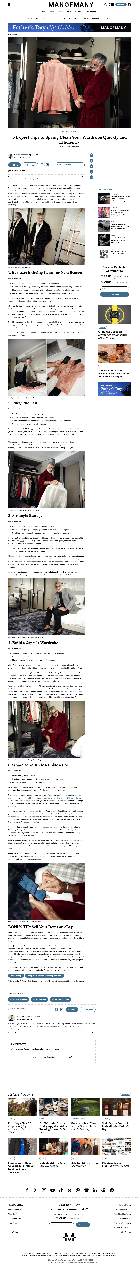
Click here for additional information (104, 1256)
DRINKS (102, 366)
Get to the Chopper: (112, 334)
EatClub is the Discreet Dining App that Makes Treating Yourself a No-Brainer (53, 1128)
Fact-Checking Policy (122, 1214)
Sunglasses (106, 18)
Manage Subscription (122, 1227)
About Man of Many (90, 1033)
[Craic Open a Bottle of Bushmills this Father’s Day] (116, 1107)
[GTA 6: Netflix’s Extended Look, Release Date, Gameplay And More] (104, 212)
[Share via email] (91, 177)
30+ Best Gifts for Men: (121, 253)
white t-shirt (13, 327)
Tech (52, 11)
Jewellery (95, 18)
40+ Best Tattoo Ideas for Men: (120, 240)
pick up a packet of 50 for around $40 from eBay (59, 798)
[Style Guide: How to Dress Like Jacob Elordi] (54, 1146)
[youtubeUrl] (52, 1190)
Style (60, 11)
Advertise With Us (15, 1209)
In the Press (12, 1223)
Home (10, 34)
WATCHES (114, 194)
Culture (78, 11)
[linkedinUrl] (95, 1190)
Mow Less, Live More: (84, 1126)
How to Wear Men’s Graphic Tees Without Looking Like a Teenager (21, 1167)
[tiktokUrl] (61, 1190)
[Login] (129, 4)
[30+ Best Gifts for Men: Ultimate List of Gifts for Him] (104, 253)
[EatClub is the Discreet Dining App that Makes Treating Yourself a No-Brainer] (54, 1107)
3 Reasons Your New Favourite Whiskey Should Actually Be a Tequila (114, 373)
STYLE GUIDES (21, 1008)
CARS (113, 222)
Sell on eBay (16, 976)
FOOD (43, 1118)
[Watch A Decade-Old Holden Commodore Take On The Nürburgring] (104, 226)
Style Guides (46, 18)
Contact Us (12, 1227)
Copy (31, 165)
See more (125, 1094)
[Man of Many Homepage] (71, 4)
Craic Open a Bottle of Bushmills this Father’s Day (115, 1126)
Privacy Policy (125, 1218)
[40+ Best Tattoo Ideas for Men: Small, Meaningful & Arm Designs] (104, 240)
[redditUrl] (103, 1190)
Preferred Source (62, 999)
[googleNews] (86, 1190)
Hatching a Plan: (20, 1128)
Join (41, 1049)
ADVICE (113, 235)
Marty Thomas (66, 196)
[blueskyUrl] (69, 1190)
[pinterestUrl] (112, 1190)
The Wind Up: (120, 199)
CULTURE (102, 327)
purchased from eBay (55, 575)
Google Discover (20, 999)
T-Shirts (85, 18)
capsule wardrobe (50, 827)
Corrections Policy (123, 1209)
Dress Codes (33, 18)
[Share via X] (128, 116)
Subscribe (121, 5)
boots (22, 541)
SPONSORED (65, 131)
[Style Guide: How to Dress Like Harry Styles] (85, 1146)
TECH (11, 1118)
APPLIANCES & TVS (77, 1118)
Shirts (76, 18)
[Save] (42, 165)
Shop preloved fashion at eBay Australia (44, 976)
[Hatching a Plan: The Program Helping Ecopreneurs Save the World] (22, 1107)
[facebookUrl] (27, 1190)
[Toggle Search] (106, 4)
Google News (41, 999)
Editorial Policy (125, 1205)
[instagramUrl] (44, 1190)
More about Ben (13, 1033)
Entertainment (91, 11)
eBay (77, 146)
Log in (34, 1049)
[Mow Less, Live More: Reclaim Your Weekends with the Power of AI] (85, 1107)
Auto (68, 11)
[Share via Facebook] (128, 112)
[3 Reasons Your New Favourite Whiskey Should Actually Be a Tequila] (114, 353)
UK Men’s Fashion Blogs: (115, 1164)
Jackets (67, 18)
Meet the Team (14, 1214)
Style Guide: (53, 1164)
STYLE (75, 131)
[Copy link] (128, 126)
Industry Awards (14, 1218)
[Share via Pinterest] (128, 121)
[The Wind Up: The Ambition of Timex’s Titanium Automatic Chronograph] (104, 198)
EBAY (11, 1008)
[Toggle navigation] (10, 4)
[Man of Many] (69, 1237)
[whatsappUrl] (78, 1190)
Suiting (57, 18)
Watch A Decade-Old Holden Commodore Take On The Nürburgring (120, 226)
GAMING (114, 208)
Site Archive (126, 1232)
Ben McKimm (22, 155)
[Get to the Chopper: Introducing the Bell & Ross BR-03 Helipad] (114, 314)
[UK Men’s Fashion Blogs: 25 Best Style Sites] (116, 1146)
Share (15, 165)
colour (75, 199)
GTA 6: (120, 212)
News (44, 11)
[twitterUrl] (36, 1190)
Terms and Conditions (122, 1223)
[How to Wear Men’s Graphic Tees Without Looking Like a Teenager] (22, 1146)
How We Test (13, 1232)
